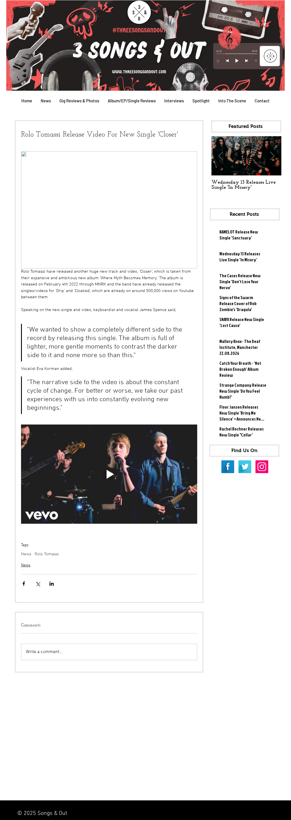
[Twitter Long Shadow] (244, 466)
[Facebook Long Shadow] (227, 466)
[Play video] (109, 474)
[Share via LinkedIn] (51, 583)
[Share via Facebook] (23, 583)
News (26, 554)
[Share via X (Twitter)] (37, 583)
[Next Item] (272, 156)
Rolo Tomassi (47, 554)
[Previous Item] (220, 156)
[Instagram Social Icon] (261, 466)
